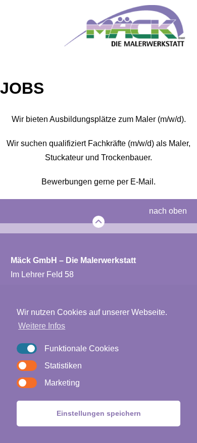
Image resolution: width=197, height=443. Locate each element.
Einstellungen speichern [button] (99, 413)
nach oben (168, 211)
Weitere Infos (41, 326)
